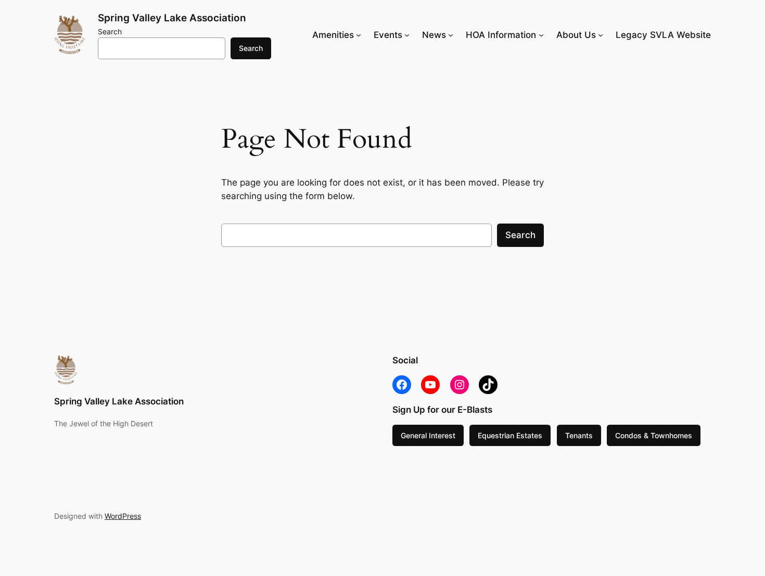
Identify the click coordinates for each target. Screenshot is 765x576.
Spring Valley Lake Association (172, 17)
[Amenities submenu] (358, 34)
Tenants (579, 435)
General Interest (428, 435)
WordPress (123, 516)
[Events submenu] (407, 34)
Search (110, 31)
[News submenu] (450, 34)
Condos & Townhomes (653, 435)
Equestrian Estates (510, 435)
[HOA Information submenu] (541, 34)
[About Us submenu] (600, 34)
